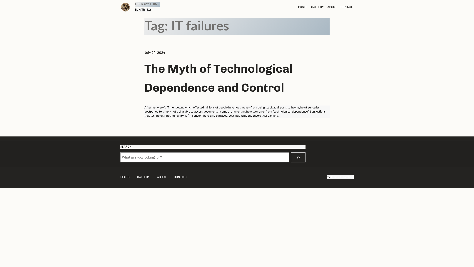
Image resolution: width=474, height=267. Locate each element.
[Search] (298, 157)
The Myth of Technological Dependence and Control (218, 78)
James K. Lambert (342, 177)
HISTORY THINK (147, 4)
